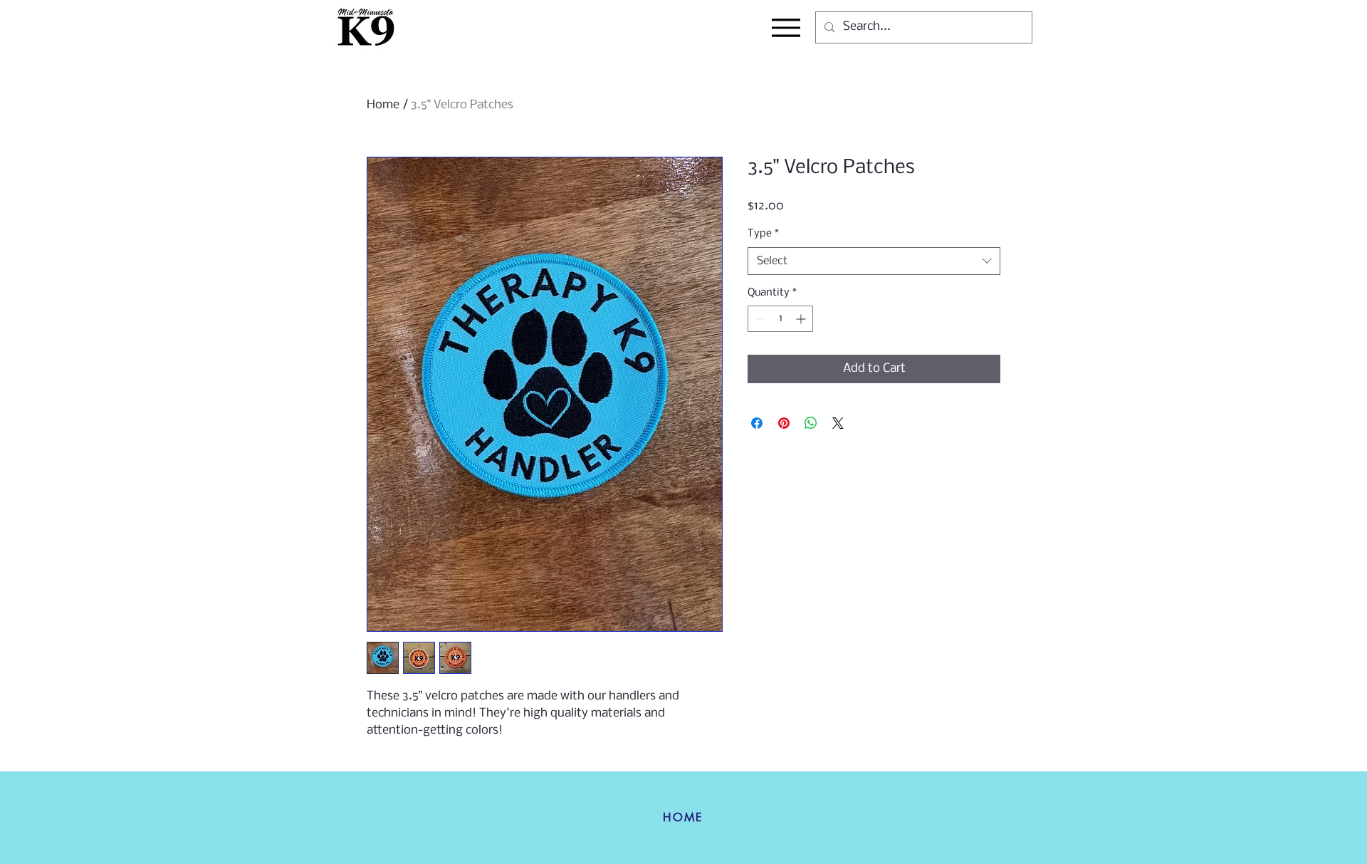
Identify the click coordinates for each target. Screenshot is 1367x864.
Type (763, 233)
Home (383, 105)
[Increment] (802, 318)
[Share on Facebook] (756, 423)
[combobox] (874, 261)
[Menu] (785, 27)
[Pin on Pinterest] (783, 423)
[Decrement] (759, 318)
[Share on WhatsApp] (810, 423)
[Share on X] (838, 423)
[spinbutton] (780, 318)
